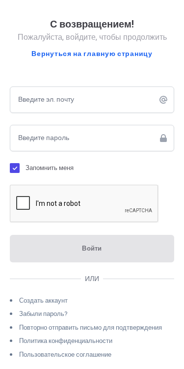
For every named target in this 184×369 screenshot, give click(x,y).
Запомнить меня (50, 167)
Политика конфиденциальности (65, 340)
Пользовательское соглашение (65, 354)
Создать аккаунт (43, 300)
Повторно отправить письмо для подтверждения (90, 327)
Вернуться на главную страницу (91, 54)
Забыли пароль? (43, 313)
